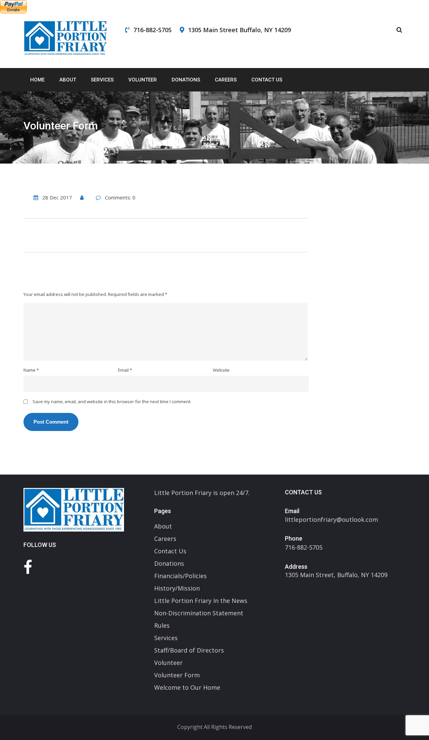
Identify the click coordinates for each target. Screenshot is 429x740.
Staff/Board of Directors (189, 650)
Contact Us (266, 80)
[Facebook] (27, 567)
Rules (162, 625)
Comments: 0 (120, 197)
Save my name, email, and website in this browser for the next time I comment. (112, 401)
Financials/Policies (180, 576)
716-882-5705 (152, 30)
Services (102, 80)
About (67, 80)
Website (221, 370)
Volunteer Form (177, 675)
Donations (186, 80)
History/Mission (177, 588)
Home (37, 80)
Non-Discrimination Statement (198, 613)
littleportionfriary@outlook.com (331, 519)
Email (125, 370)
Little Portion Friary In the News (200, 601)
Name (31, 370)
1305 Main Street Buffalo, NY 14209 (239, 30)
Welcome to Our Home (187, 687)
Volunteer (142, 80)
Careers (226, 80)
